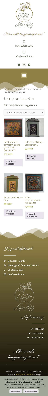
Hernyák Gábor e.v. (24, 374)
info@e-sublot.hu (24, 56)
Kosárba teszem (11, 162)
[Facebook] (18, 64)
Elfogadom (15, 391)
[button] (24, 75)
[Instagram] (24, 64)
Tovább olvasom (32, 215)
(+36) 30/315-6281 (24, 46)
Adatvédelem (31, 391)
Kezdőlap (8, 89)
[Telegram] (29, 64)
